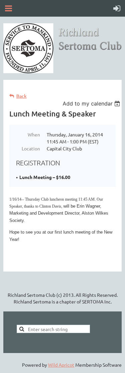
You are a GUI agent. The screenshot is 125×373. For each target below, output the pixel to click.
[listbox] (92, 103)
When (34, 134)
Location (31, 148)
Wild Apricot (61, 365)
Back (21, 96)
